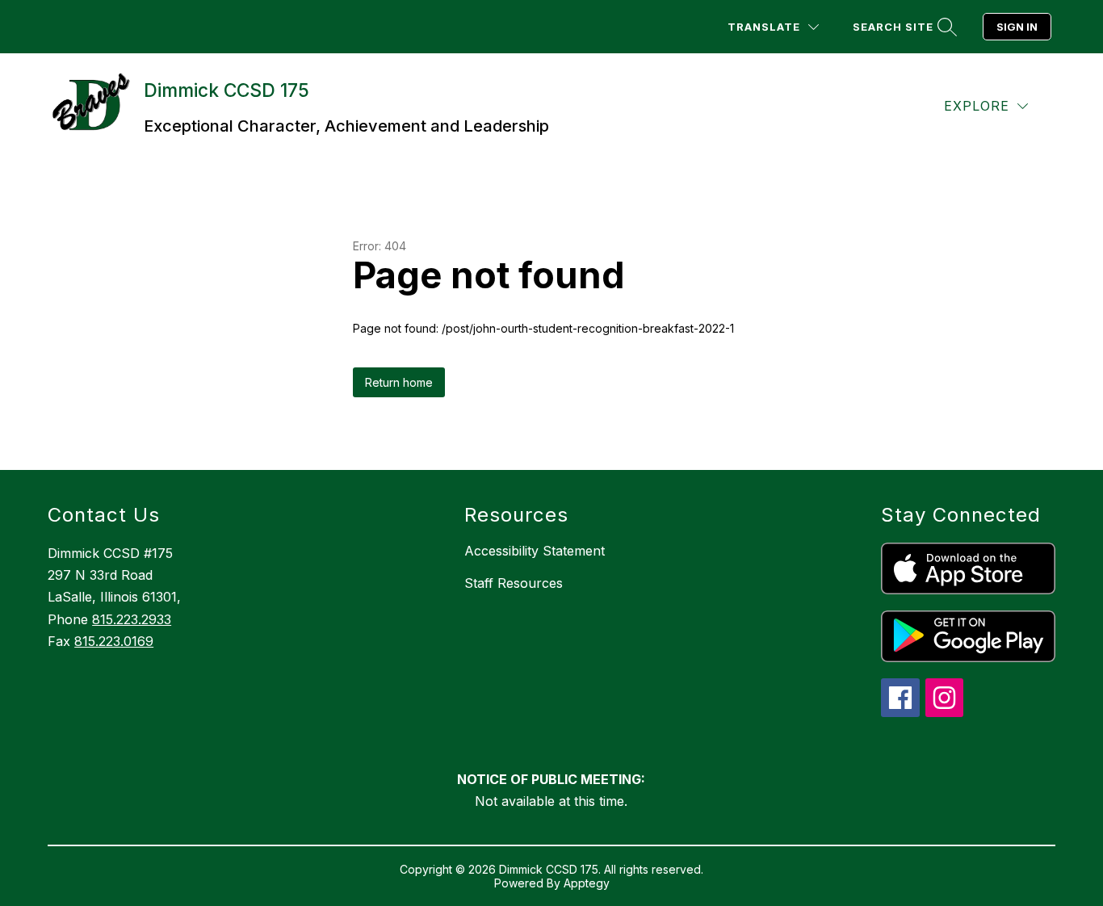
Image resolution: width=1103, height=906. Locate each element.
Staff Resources (513, 583)
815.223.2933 (131, 619)
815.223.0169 (113, 641)
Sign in (1017, 26)
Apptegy (587, 883)
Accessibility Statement (534, 551)
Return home (399, 382)
